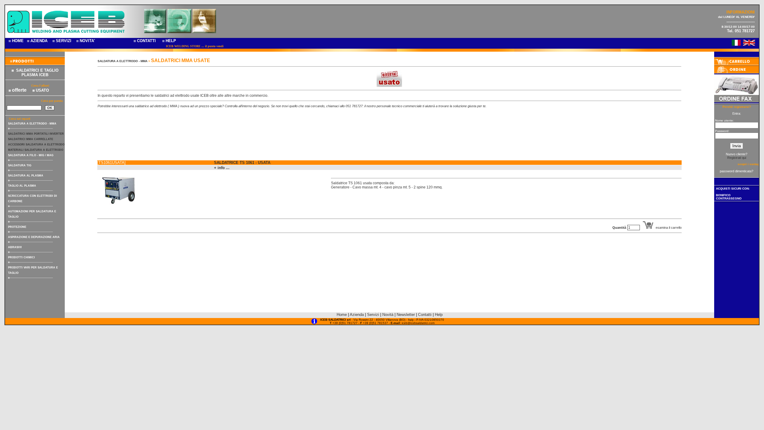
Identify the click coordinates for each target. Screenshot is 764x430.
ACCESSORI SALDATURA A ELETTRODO (36, 144)
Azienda (357, 314)
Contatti (425, 314)
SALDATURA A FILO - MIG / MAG (30, 155)
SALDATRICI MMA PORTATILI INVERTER (36, 133)
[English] (749, 44)
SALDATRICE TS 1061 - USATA (242, 162)
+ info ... (221, 167)
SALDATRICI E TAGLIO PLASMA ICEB (37, 72)
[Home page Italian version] (736, 44)
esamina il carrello (669, 227)
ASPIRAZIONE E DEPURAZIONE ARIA (34, 237)
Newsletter (406, 314)
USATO (42, 90)
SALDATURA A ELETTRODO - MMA (32, 123)
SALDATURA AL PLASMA (25, 175)
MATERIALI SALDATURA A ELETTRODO (35, 149)
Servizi (373, 314)
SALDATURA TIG (19, 165)
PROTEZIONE (17, 226)
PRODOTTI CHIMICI (21, 257)
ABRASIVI (15, 247)
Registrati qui (736, 157)
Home (342, 314)
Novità (387, 314)
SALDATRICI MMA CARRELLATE (30, 139)
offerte (19, 90)
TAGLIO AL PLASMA (22, 185)
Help (439, 314)
